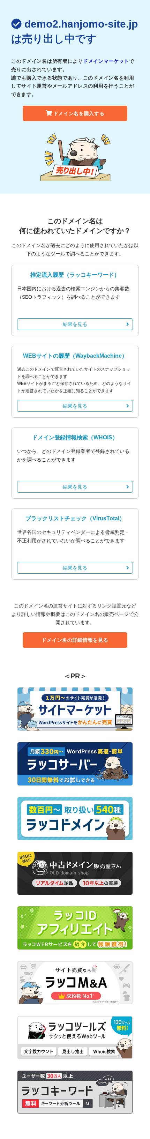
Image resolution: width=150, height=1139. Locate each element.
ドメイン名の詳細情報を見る (75, 640)
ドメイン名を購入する (79, 113)
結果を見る (75, 324)
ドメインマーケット (106, 61)
